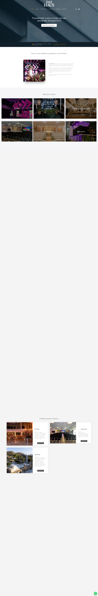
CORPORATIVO (43, 9)
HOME (32, 9)
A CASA (37, 9)
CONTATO (58, 9)
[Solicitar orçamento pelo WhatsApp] (95, 593)
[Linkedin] (79, 9)
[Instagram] (76, 9)
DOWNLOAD (51, 9)
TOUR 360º (64, 9)
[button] (49, 25)
